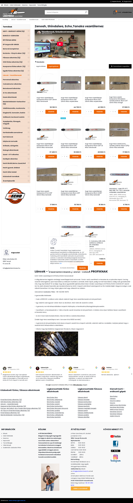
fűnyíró (112, 403)
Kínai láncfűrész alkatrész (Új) (11, 400)
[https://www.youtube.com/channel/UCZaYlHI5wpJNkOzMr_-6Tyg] (115, 436)
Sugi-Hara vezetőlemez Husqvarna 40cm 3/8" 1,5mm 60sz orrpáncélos (69, 99)
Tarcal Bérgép (42, 5)
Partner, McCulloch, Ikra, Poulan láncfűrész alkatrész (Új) (21, 408)
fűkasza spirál (83, 411)
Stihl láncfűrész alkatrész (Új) (11, 402)
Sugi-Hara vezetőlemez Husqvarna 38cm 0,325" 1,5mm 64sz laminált (93, 193)
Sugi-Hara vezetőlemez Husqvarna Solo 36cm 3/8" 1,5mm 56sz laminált (70, 193)
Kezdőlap (5, 19)
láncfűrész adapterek (54, 400)
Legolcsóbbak (41, 66)
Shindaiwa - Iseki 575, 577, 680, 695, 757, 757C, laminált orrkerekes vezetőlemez (119, 190)
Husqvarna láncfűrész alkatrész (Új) (13, 406)
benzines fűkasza (116, 414)
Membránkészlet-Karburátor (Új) (12, 415)
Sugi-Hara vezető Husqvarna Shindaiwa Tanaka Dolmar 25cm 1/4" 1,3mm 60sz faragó (118, 99)
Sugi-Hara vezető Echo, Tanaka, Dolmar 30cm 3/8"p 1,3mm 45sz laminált (119, 145)
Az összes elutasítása (67, 268)
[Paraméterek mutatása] (120, 66)
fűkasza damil (83, 397)
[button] (131, 374)
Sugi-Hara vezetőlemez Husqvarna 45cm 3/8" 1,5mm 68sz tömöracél (45, 145)
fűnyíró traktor (115, 401)
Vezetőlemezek (33, 19)
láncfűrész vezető (53, 404)
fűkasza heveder (84, 400)
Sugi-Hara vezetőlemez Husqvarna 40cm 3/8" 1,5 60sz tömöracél (94, 145)
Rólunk (6, 5)
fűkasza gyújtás (83, 415)
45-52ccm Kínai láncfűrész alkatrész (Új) (15, 411)
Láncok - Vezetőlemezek (18, 19)
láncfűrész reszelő (53, 402)
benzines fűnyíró (116, 412)
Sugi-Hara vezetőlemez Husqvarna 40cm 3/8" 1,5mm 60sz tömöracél (69, 145)
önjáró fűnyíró (115, 416)
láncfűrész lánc (52, 397)
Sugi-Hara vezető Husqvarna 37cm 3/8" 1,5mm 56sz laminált (44, 193)
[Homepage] (2, 5)
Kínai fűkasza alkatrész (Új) (10, 413)
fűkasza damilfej (83, 417)
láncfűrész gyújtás (53, 411)
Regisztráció (128, 1)
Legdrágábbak (53, 66)
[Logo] (13, 12)
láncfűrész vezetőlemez (55, 413)
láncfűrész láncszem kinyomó (57, 408)
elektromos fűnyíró (117, 409)
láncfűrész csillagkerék (55, 415)
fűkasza (112, 399)
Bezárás (82, 268)
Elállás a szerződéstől (80, 488)
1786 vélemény (77, 385)
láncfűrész (113, 396)
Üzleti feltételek (15, 5)
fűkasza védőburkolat (85, 413)
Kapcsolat (32, 5)
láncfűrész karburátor (55, 406)
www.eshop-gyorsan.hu (17, 500)
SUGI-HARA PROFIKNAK (48, 19)
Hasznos (25, 5)
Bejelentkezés (116, 1)
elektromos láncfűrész (118, 405)
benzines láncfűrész (117, 407)
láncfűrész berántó (54, 417)
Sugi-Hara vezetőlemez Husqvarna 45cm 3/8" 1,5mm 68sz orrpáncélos (93, 99)
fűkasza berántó (84, 406)
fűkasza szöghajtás (84, 404)
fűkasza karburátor (85, 402)
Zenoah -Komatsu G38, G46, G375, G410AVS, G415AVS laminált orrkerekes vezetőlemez (95, 244)
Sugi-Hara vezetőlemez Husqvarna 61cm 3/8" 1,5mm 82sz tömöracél (47, 99)
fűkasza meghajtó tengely (87, 408)
